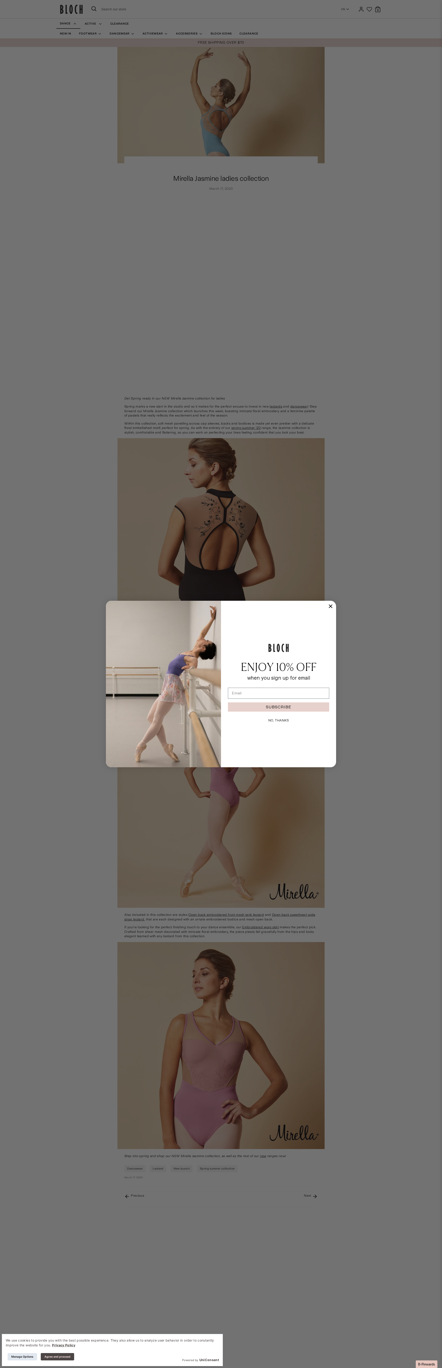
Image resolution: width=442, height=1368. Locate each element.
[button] (426, 1364)
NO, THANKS (278, 720)
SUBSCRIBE (278, 706)
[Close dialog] (330, 606)
